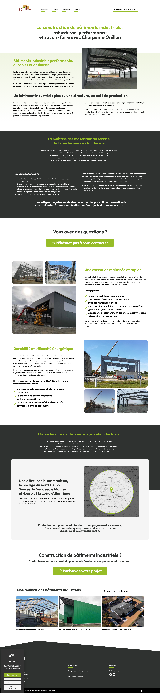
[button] (125, 9)
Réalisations (66, 9)
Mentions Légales (35, 691)
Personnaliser (12, 683)
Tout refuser (12, 679)
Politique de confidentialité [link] (12, 687)
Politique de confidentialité (48, 691)
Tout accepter (12, 675)
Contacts (77, 9)
